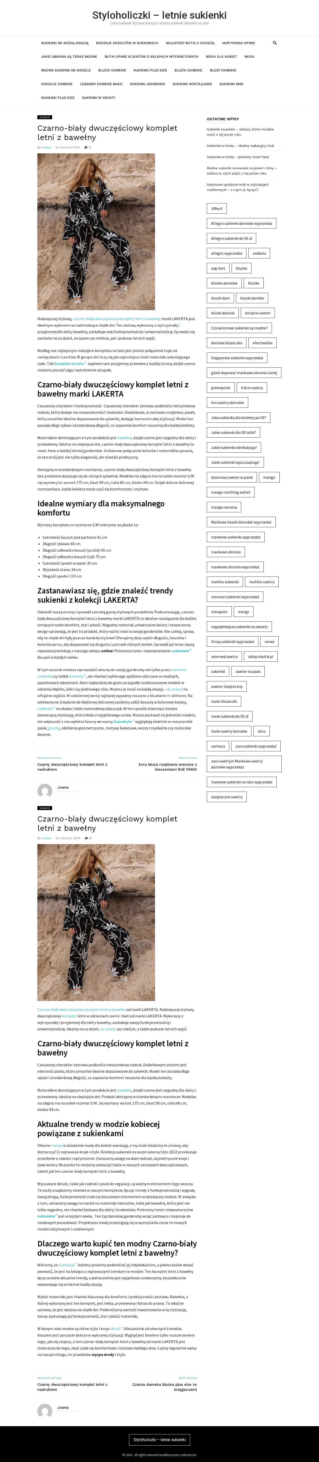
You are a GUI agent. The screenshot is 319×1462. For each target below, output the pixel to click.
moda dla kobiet (221, 56)
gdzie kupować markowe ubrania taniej (244, 372)
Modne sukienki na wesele (66, 70)
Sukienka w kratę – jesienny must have (238, 157)
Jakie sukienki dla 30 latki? (233, 432)
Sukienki (44, 117)
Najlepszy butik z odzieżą (190, 43)
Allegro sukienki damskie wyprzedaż (241, 223)
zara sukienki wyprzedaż (256, 746)
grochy (54, 727)
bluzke (253, 283)
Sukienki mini (231, 84)
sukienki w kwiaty (98, 98)
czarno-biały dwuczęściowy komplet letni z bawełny (116, 318)
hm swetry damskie (227, 402)
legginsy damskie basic (101, 84)
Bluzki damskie (112, 70)
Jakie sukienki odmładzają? (234, 447)
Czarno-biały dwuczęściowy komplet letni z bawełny (81, 1009)
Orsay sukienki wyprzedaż (232, 641)
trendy (56, 1145)
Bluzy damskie (223, 70)
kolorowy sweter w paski (232, 477)
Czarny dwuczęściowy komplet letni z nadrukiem (72, 767)
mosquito (219, 611)
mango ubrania (224, 507)
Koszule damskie (57, 84)
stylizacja (66, 1264)
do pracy (174, 689)
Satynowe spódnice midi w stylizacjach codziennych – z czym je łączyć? (238, 187)
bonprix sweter (258, 312)
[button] (275, 42)
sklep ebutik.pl (260, 656)
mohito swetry (261, 581)
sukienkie (180, 650)
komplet (69, 1015)
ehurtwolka (262, 342)
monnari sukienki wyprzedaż (235, 596)
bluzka (241, 268)
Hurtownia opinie (238, 43)
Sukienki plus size (150, 70)
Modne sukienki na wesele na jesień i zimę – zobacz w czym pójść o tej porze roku (242, 170)
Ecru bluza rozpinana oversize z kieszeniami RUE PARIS (168, 767)
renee (269, 641)
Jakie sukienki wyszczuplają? (235, 462)
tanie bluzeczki (224, 701)
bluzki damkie (252, 297)
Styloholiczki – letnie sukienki (159, 15)
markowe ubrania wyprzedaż (235, 566)
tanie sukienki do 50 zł (229, 716)
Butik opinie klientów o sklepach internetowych (151, 56)
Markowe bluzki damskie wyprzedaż (241, 522)
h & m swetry (252, 387)
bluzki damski (223, 312)
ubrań (115, 1328)
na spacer (108, 1028)
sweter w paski (248, 671)
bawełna (124, 437)
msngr (243, 611)
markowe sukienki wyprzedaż (235, 536)
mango (269, 477)
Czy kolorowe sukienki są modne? (239, 327)
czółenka (45, 708)
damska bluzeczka (226, 342)
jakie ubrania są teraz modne (69, 56)
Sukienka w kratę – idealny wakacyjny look (240, 146)
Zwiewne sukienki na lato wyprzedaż (241, 781)
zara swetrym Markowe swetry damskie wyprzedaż (237, 764)
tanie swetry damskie (229, 731)
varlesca (218, 746)
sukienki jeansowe (147, 84)
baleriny (76, 676)
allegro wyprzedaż (226, 253)
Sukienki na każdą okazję (64, 43)
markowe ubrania (226, 551)
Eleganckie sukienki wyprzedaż (237, 357)
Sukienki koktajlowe (192, 84)
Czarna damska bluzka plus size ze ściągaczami (164, 1387)
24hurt (217, 208)
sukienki (218, 671)
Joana (46, 147)
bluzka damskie (224, 283)
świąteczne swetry (226, 796)
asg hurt (218, 268)
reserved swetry (224, 656)
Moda (249, 56)
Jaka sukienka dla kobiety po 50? (238, 417)
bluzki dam (220, 297)
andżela (259, 253)
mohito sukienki (225, 581)
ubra (261, 731)
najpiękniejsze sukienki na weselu (239, 626)
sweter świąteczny (226, 686)
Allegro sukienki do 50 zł (231, 238)
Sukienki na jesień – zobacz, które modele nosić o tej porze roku (240, 131)
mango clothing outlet (230, 492)
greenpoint (221, 387)
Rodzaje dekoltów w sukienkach (127, 43)
